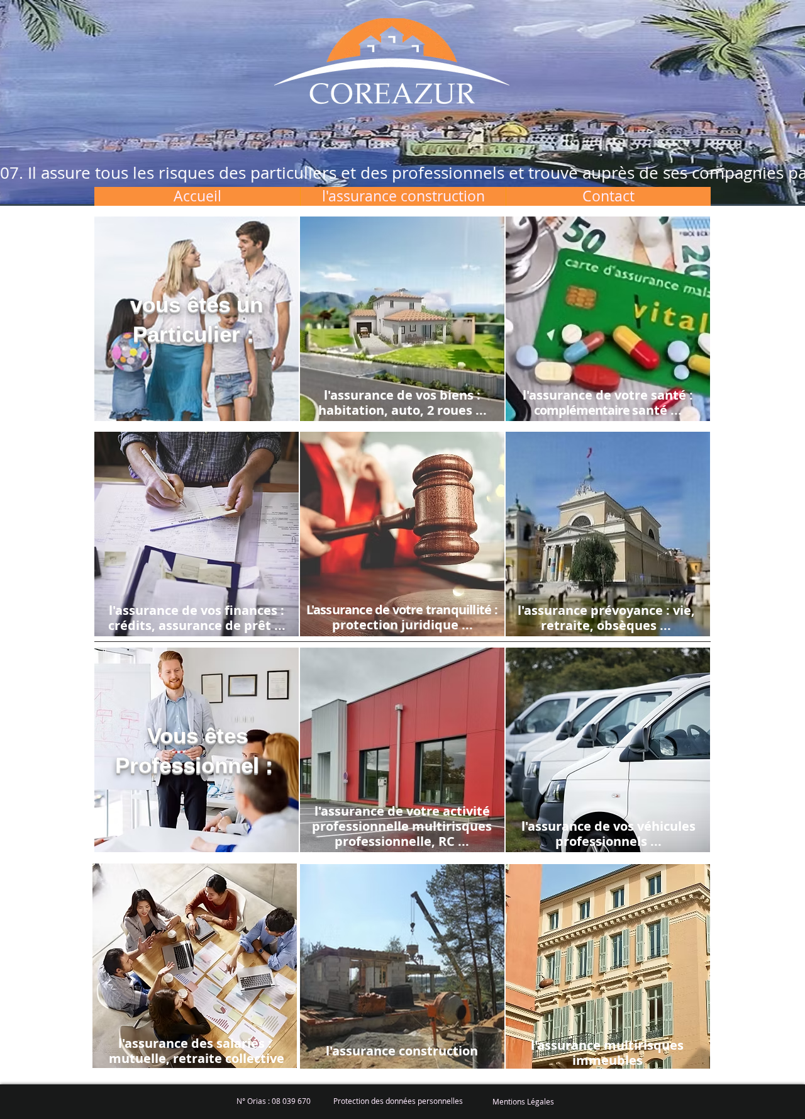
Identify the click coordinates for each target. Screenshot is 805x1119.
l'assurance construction (402, 1050)
